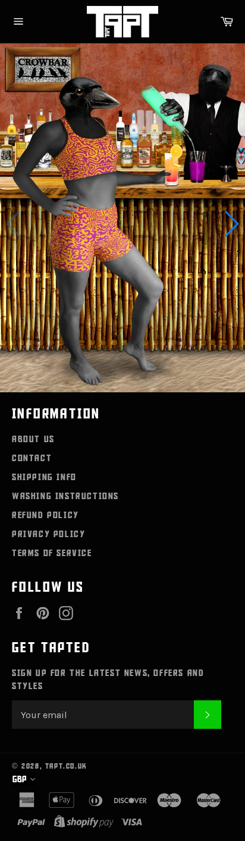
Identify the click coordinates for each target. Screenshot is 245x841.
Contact (32, 458)
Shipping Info (44, 477)
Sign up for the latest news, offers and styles (108, 680)
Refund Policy (45, 515)
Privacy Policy (48, 534)
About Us (33, 439)
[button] (226, 224)
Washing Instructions (65, 496)
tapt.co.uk (66, 766)
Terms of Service (52, 553)
